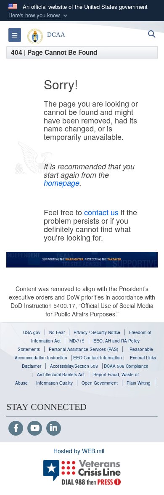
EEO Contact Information (97, 358)
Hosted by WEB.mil (78, 451)
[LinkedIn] (53, 428)
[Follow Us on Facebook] (15, 428)
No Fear (57, 332)
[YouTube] (34, 428)
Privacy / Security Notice (97, 332)
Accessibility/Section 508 (74, 366)
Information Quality (54, 383)
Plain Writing (139, 383)
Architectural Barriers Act (61, 374)
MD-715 (77, 341)
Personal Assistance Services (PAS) (83, 349)
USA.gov (31, 332)
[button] (38, 15)
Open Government (100, 383)
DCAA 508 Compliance (126, 366)
